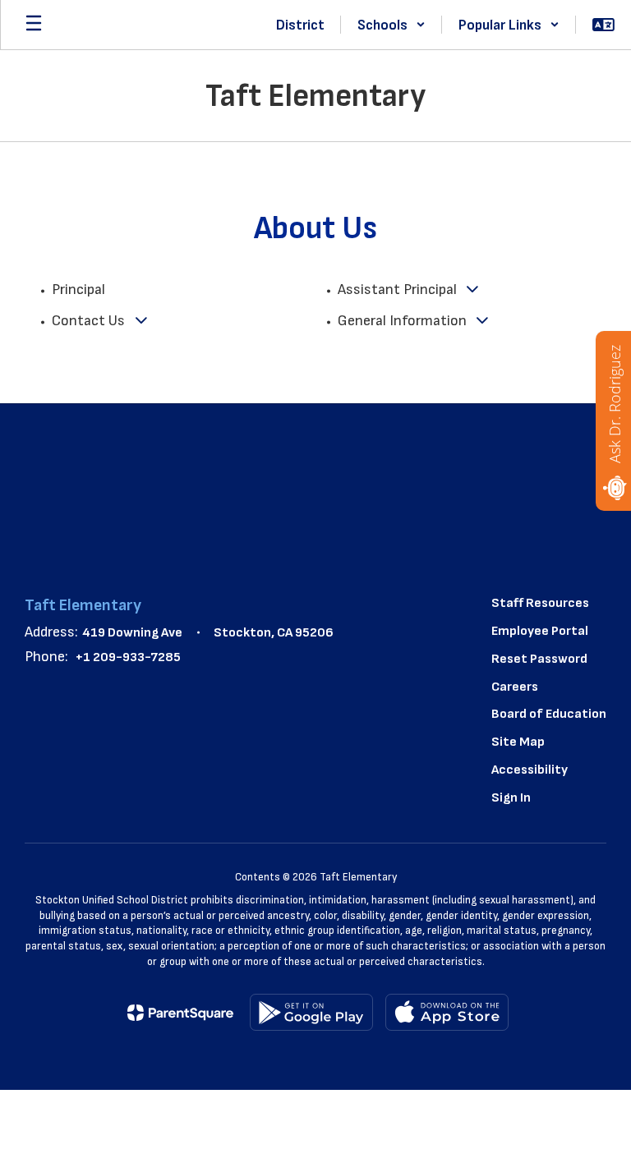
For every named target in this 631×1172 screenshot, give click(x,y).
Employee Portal (539, 631)
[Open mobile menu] (34, 24)
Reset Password (539, 659)
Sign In (511, 798)
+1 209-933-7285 (128, 657)
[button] (391, 24)
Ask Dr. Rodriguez (614, 404)
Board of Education (548, 714)
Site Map (518, 742)
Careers (514, 687)
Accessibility (529, 770)
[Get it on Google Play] (311, 1012)
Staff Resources (540, 603)
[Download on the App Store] (447, 1012)
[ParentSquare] (180, 1012)
